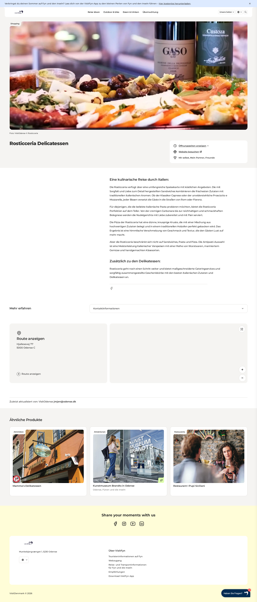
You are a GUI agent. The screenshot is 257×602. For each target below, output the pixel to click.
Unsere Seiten (226, 12)
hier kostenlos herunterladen (175, 3)
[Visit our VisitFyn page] (115, 523)
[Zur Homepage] (19, 12)
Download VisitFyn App (121, 576)
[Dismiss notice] (249, 3)
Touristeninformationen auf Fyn (126, 556)
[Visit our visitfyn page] (124, 523)
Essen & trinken (131, 12)
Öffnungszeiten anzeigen (192, 145)
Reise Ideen (94, 12)
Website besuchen (189, 151)
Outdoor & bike (111, 12)
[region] (178, 353)
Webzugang (115, 560)
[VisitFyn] (28, 543)
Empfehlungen (117, 572)
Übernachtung (150, 12)
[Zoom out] (242, 378)
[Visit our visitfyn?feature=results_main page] (132, 523)
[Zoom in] (242, 369)
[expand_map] (242, 329)
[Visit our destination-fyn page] (141, 523)
